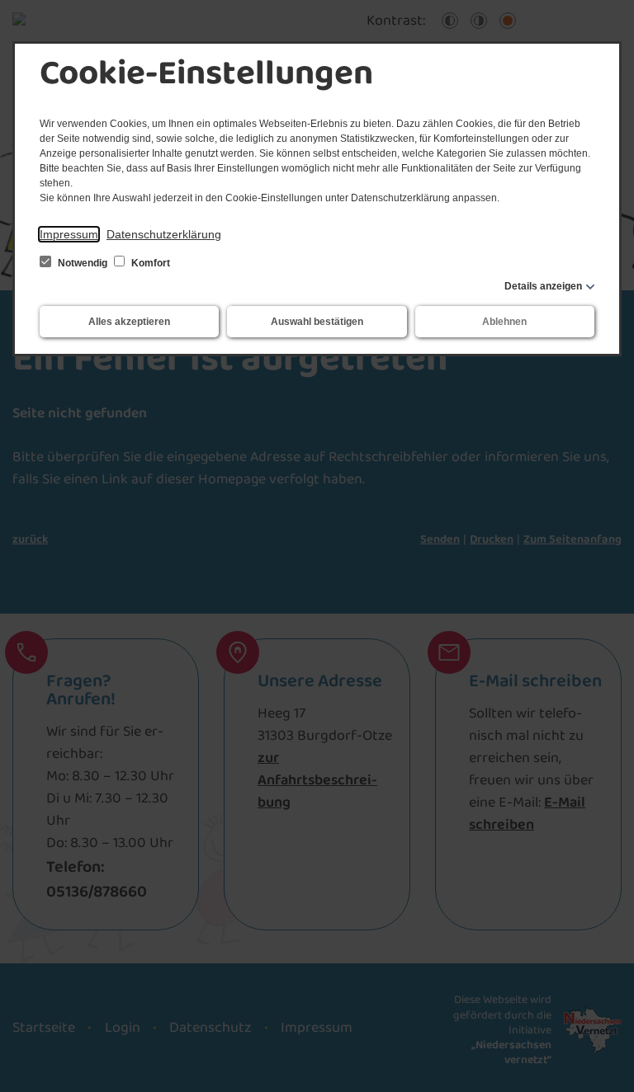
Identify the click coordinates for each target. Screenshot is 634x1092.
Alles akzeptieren (129, 321)
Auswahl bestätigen (317, 321)
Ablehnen (504, 321)
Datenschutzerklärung (163, 234)
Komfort (149, 263)
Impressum (69, 234)
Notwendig (82, 263)
